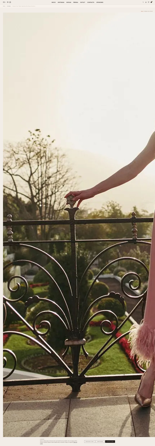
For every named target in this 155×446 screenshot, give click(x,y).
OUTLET (82, 2)
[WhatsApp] (10, 2)
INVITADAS (61, 2)
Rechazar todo (90, 441)
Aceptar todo (110, 441)
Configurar (100, 441)
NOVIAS (68, 2)
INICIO (54, 2)
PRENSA (75, 2)
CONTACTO (90, 2)
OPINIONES (99, 2)
